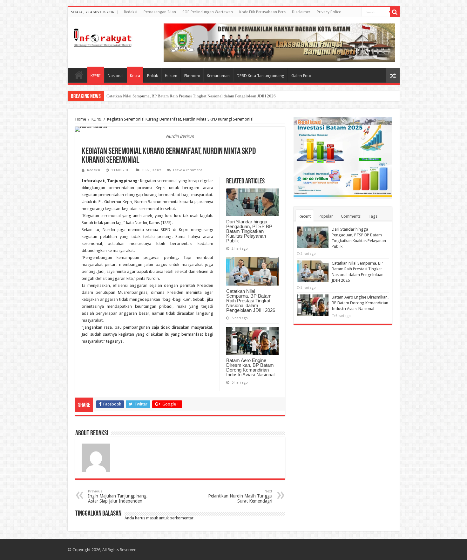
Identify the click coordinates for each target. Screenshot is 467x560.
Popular (326, 216)
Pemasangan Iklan (160, 12)
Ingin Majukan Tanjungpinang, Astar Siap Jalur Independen (118, 496)
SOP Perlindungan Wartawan (207, 12)
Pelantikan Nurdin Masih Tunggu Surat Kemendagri (240, 496)
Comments (351, 216)
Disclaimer (301, 12)
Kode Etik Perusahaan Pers (262, 12)
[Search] (395, 12)
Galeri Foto (301, 75)
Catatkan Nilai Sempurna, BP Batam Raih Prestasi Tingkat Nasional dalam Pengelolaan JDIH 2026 (191, 96)
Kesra (135, 75)
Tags (373, 216)
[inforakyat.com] (102, 36)
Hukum (171, 75)
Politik (152, 75)
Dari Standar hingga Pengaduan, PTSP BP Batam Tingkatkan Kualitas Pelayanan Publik (249, 231)
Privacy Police (329, 12)
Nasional (116, 75)
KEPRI (96, 75)
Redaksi (130, 12)
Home (79, 75)
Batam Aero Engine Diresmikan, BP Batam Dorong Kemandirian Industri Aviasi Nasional (250, 367)
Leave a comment (187, 170)
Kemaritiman (218, 75)
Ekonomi (192, 75)
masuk (152, 518)
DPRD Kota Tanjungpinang (260, 75)
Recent (305, 216)
